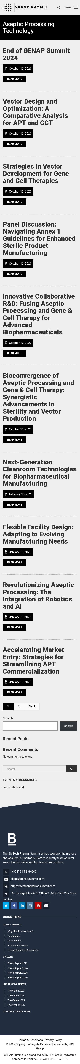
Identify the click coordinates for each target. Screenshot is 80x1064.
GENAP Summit (12, 924)
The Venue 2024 (16, 995)
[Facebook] (14, 905)
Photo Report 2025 (18, 972)
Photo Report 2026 (18, 977)
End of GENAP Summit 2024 (36, 54)
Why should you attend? (20, 931)
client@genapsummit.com (27, 879)
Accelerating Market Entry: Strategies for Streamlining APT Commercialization (33, 660)
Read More (14, 78)
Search (8, 718)
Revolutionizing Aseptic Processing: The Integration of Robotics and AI (38, 595)
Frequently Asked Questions (23, 950)
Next (32, 706)
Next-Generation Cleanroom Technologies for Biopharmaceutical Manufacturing (40, 473)
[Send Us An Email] (46, 905)
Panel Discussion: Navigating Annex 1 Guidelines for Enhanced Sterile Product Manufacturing (39, 239)
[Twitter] (6, 905)
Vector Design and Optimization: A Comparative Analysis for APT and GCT (35, 112)
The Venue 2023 (16, 990)
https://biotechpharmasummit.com (33, 886)
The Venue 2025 (16, 1000)
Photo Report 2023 (18, 963)
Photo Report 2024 (18, 968)
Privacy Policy (53, 1040)
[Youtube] (38, 905)
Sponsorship (15, 940)
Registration (14, 936)
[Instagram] (30, 905)
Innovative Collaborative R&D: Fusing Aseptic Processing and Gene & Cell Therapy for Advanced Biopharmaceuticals (39, 314)
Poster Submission (18, 945)
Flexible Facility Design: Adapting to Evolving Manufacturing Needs (38, 534)
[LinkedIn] (22, 905)
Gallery (8, 956)
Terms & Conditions (30, 1040)
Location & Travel (14, 984)
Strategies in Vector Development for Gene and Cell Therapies (36, 174)
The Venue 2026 (16, 1004)
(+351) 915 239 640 (23, 871)
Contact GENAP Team (16, 1011)
